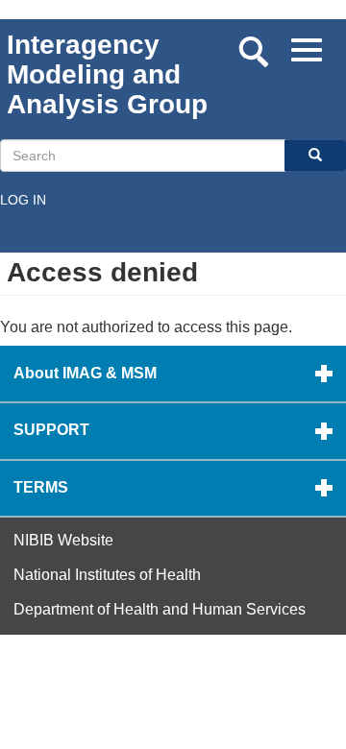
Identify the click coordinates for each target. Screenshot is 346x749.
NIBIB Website (63, 540)
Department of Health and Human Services (159, 609)
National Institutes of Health (107, 575)
